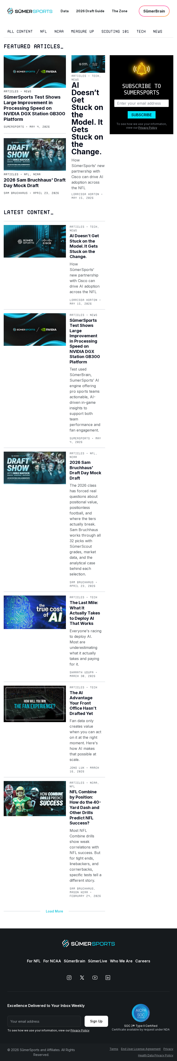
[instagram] (69, 977)
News (157, 31)
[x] (82, 977)
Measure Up (82, 31)
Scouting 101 (115, 31)
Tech (141, 31)
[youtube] (95, 977)
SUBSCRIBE (141, 114)
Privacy (168, 1049)
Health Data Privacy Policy (155, 1055)
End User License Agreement (141, 1049)
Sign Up (96, 1021)
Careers (142, 961)
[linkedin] (108, 977)
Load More (54, 911)
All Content (20, 31)
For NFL (34, 961)
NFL (43, 31)
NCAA (59, 31)
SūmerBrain (74, 961)
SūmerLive (97, 961)
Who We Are (121, 961)
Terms (113, 1049)
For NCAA (52, 961)
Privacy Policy (147, 127)
